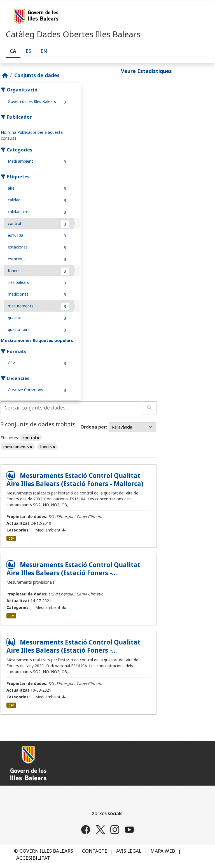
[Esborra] (38, 438)
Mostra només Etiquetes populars (37, 340)
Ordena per (93, 427)
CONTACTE (94, 851)
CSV (11, 538)
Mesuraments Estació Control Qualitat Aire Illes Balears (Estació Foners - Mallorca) (74, 479)
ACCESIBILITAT (33, 858)
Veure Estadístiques (146, 71)
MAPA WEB (162, 851)
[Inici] (5, 75)
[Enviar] (149, 407)
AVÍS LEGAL (128, 851)
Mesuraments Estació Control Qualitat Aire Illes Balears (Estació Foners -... (73, 568)
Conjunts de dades (36, 75)
